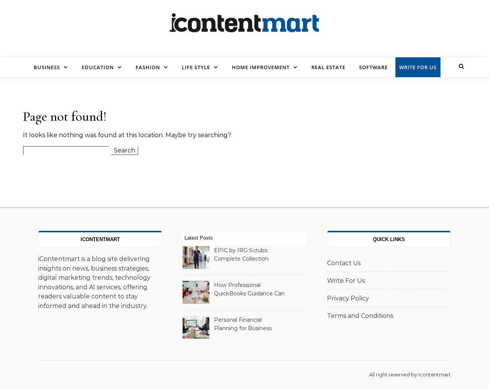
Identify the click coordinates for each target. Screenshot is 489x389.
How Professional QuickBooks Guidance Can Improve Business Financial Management (249, 290)
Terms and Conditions (360, 315)
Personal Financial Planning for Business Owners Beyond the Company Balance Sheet (247, 324)
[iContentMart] (244, 26)
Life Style (196, 67)
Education (98, 67)
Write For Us (418, 67)
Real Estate (328, 67)
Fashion (148, 67)
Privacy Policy (348, 298)
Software (373, 67)
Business (47, 67)
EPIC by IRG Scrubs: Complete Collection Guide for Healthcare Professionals (241, 255)
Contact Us (344, 263)
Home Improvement (261, 67)
